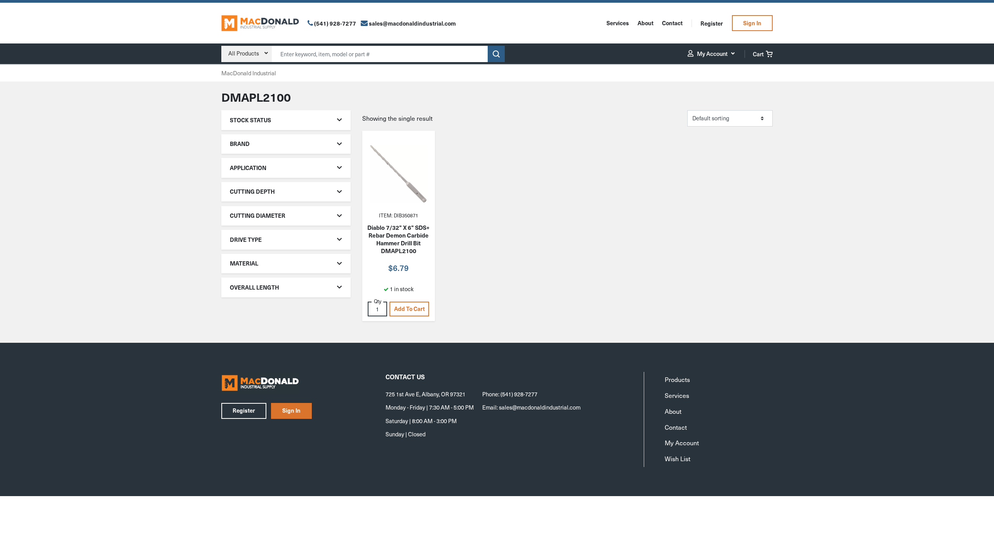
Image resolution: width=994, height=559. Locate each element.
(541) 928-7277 (335, 23)
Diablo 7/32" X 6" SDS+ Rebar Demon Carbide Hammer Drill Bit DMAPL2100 (398, 239)
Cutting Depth (252, 191)
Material (244, 263)
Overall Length (254, 287)
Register (711, 23)
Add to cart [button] (409, 308)
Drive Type (246, 239)
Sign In (752, 23)
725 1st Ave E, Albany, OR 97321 (426, 394)
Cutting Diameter (257, 215)
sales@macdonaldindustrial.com (539, 407)
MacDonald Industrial (248, 73)
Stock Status (250, 120)
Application (248, 168)
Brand (240, 144)
